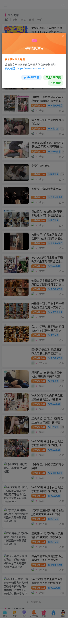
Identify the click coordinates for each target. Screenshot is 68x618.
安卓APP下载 (31, 77)
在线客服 (56, 83)
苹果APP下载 (53, 77)
